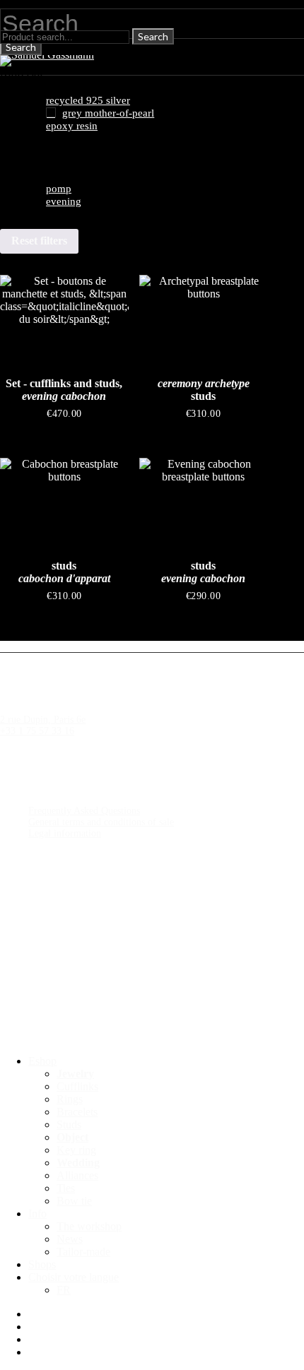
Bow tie (74, 1201)
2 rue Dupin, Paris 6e (43, 719)
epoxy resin (72, 125)
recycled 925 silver (88, 100)
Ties (66, 1188)
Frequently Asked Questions (84, 810)
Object (72, 1137)
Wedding (78, 1163)
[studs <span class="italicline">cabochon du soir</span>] (203, 506)
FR (64, 1290)
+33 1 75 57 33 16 (37, 731)
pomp (58, 188)
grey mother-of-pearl (108, 113)
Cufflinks (77, 1086)
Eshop (42, 1061)
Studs (69, 1124)
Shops (42, 1264)
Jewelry (75, 1074)
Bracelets (77, 1112)
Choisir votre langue (73, 1277)
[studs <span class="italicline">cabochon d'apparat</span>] (64, 506)
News (70, 1239)
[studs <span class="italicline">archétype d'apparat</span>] (203, 323)
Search (21, 47)
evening (63, 201)
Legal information (64, 833)
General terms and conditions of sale (101, 822)
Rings (70, 1099)
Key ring (76, 1150)
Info (37, 1213)
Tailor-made (83, 1252)
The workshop (89, 1226)
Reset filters (39, 241)
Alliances (77, 1175)
